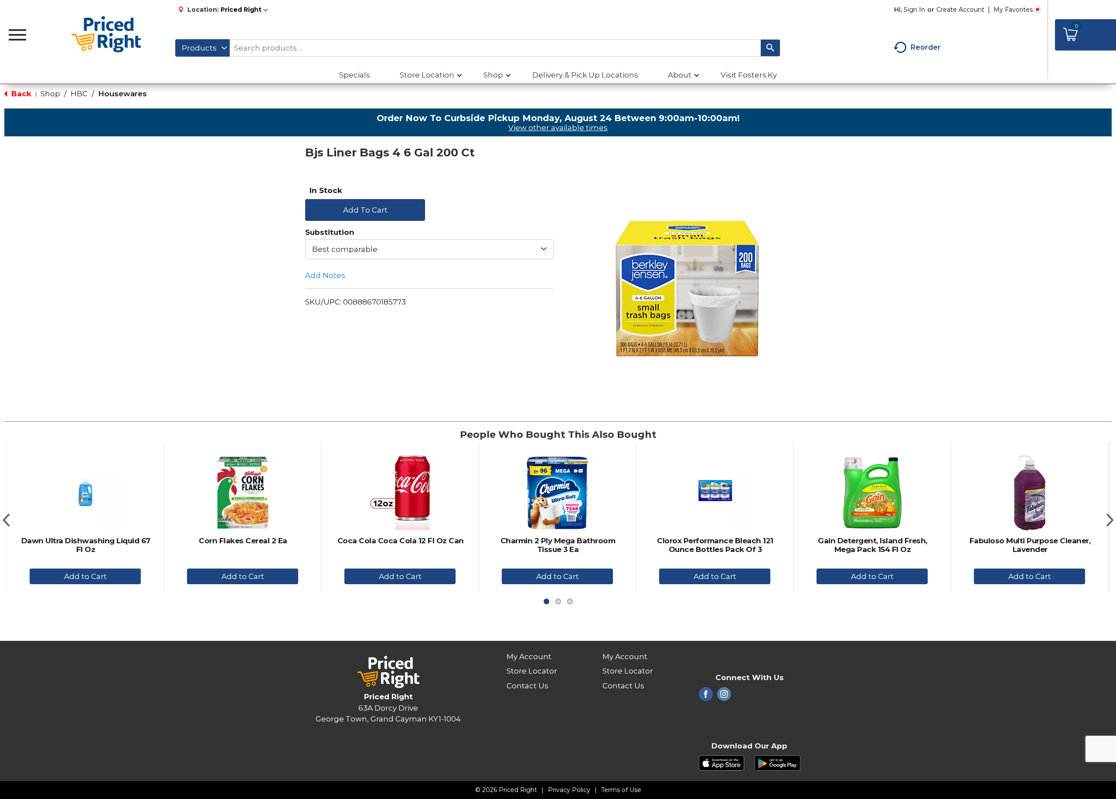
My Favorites (1013, 10)
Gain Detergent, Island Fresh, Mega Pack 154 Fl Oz (872, 545)
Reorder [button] (926, 47)
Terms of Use (621, 790)
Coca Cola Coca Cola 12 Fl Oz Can (400, 540)
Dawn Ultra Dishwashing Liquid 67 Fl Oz (85, 545)
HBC (79, 93)
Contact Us (527, 685)
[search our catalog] (770, 48)
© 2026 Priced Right (506, 790)
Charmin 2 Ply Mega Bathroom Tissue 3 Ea (558, 545)
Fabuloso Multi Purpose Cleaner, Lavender (1030, 545)
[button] (244, 10)
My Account (529, 656)
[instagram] (724, 696)
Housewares (122, 93)
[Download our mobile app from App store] (722, 762)
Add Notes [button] (325, 275)
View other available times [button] (558, 127)
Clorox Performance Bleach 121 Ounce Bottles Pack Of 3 (715, 545)
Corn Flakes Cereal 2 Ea (243, 540)
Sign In (914, 10)
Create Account (960, 10)
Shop (50, 93)
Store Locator (532, 671)
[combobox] (202, 48)
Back (20, 93)
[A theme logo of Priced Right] (106, 35)
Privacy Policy (569, 790)
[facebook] (706, 696)
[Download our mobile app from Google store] (777, 762)
